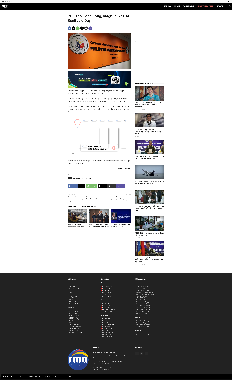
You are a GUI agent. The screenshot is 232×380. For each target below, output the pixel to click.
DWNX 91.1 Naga (107, 294)
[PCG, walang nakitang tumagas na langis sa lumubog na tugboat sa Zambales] (149, 172)
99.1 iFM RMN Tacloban (109, 309)
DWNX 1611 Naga (73, 288)
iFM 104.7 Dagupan (107, 288)
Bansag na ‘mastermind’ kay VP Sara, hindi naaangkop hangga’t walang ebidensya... (148, 105)
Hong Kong (84, 178)
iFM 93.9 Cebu (106, 305)
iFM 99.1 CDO (106, 319)
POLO (90, 178)
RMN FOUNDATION (188, 6)
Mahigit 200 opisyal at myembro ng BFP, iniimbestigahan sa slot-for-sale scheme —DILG (99, 226)
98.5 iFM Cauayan (107, 296)
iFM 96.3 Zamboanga (108, 325)
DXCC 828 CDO (72, 313)
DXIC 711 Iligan (72, 323)
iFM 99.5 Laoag (106, 290)
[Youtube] (228, 1)
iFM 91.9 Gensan (107, 323)
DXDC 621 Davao (73, 317)
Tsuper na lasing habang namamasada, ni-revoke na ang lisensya (76, 226)
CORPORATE (219, 6)
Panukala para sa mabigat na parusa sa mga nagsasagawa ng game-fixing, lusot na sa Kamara (117, 199)
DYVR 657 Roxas (73, 304)
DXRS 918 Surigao (73, 330)
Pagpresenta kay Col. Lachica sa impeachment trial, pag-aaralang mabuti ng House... (149, 260)
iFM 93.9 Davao (106, 321)
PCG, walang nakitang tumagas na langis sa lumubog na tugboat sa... (149, 182)
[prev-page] (69, 232)
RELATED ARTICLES (74, 207)
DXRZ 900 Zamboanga (75, 332)
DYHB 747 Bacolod (73, 296)
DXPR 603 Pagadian (74, 328)
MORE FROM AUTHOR (89, 207)
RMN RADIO (177, 6)
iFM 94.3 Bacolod (107, 304)
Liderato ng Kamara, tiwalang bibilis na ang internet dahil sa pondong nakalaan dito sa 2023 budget (82, 199)
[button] (230, 6)
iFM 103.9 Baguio (107, 286)
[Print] (86, 28)
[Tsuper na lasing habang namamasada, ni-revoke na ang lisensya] (77, 216)
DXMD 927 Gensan (73, 321)
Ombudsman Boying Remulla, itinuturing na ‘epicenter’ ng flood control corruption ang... (149, 208)
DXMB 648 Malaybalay (74, 326)
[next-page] (72, 232)
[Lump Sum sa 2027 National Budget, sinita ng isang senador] (121, 216)
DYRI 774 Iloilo (72, 300)
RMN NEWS (167, 6)
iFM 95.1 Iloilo (106, 307)
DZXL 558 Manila (73, 286)
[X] (225, 1)
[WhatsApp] (78, 28)
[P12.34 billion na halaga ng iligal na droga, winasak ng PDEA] (149, 223)
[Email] (82, 28)
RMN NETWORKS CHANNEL (205, 6)
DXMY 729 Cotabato (74, 315)
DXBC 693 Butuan (73, 311)
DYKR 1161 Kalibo (73, 302)
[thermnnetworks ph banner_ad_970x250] (99, 79)
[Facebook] (222, 1)
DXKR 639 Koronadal (74, 325)
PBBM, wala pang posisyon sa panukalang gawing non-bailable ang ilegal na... (148, 132)
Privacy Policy (70, 376)
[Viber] (90, 28)
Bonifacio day (76, 178)
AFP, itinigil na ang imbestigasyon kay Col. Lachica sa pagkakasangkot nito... (149, 157)
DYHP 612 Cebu (73, 298)
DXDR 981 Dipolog (73, 319)
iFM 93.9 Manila (106, 292)
